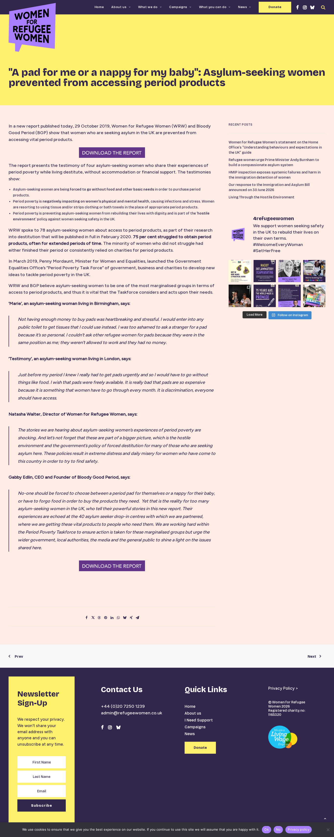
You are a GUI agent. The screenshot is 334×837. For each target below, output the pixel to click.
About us (118, 7)
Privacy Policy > (283, 688)
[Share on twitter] (93, 618)
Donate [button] (200, 748)
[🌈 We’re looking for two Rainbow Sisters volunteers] (314, 271)
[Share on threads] (99, 618)
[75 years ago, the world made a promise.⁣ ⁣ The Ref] (265, 296)
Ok (266, 829)
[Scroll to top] (325, 818)
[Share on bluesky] (125, 618)
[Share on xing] (131, 618)
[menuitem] (99, 7)
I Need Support (199, 720)
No (278, 829)
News (242, 7)
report (32, 126)
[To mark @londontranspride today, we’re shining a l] (314, 296)
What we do (148, 7)
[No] (327, 829)
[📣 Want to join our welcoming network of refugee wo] (289, 271)
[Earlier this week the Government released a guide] (240, 271)
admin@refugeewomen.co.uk (131, 713)
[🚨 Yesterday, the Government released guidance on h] (265, 271)
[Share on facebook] (86, 618)
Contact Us (122, 689)
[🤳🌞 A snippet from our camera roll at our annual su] (240, 296)
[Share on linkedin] (112, 618)
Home (99, 7)
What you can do (213, 7)
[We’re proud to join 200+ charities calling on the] (289, 296)
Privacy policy (298, 829)
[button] (297, 7)
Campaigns (178, 7)
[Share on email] (137, 618)
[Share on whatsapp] (118, 618)
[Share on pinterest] (106, 618)
